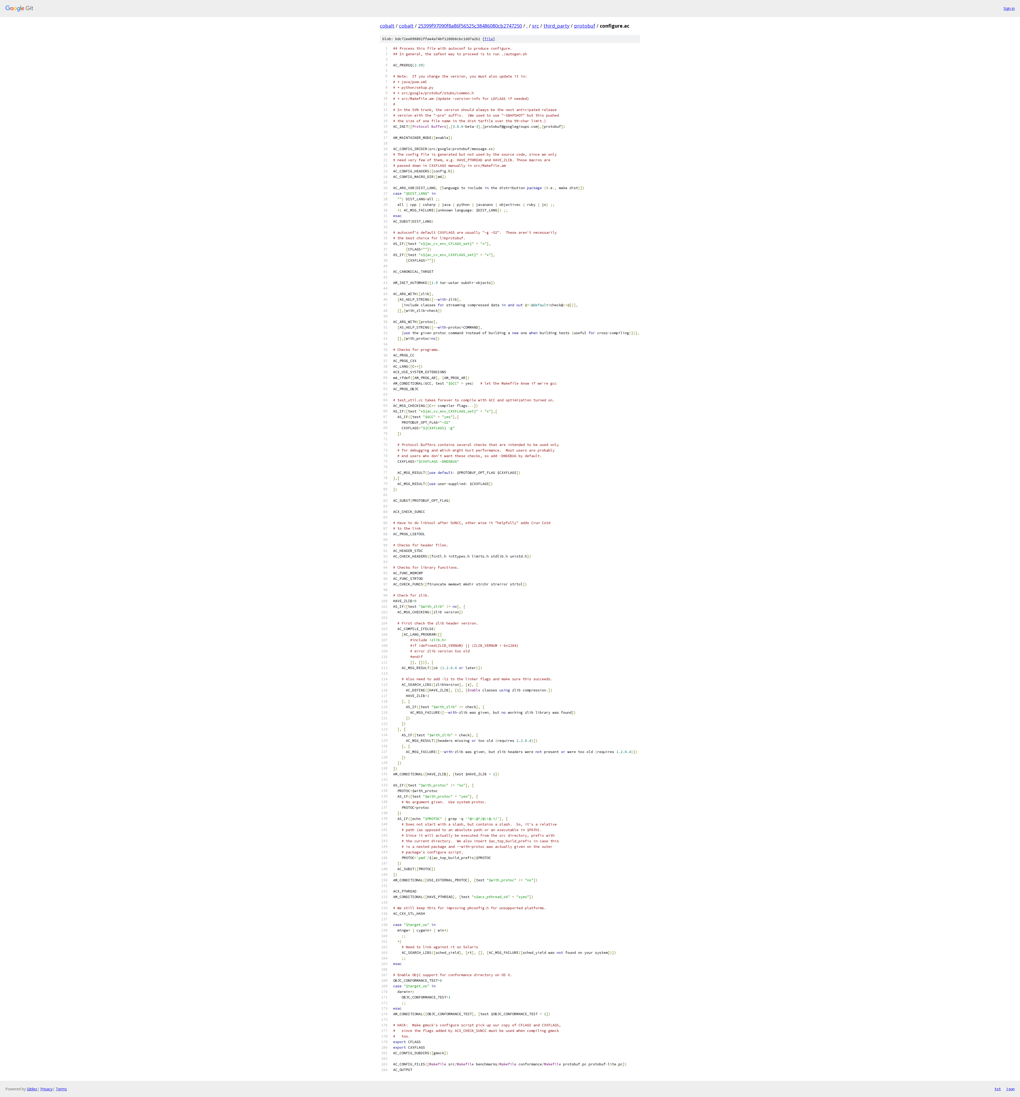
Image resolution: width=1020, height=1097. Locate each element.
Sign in (1009, 8)
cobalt (387, 26)
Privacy (46, 1088)
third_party (556, 26)
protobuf (584, 26)
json (1010, 1088)
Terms (61, 1088)
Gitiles (32, 1088)
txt (997, 1088)
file (488, 39)
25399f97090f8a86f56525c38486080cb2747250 (470, 26)
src (535, 26)
